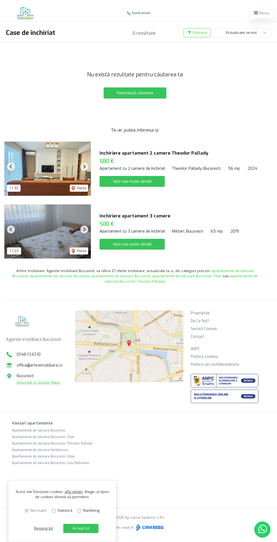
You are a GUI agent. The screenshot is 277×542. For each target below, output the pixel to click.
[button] (11, 167)
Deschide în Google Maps (38, 382)
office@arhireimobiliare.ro (39, 365)
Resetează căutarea (135, 93)
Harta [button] (81, 188)
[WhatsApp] (262, 529)
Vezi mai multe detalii (132, 181)
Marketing (91, 510)
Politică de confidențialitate (215, 364)
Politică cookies (204, 356)
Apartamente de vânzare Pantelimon (40, 450)
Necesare (38, 510)
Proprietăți (200, 313)
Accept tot (81, 528)
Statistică (64, 510)
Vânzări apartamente (32, 423)
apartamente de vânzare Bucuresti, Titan (187, 276)
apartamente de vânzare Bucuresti (59, 276)
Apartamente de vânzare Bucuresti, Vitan (43, 456)
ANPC (195, 348)
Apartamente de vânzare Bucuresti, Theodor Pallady (52, 443)
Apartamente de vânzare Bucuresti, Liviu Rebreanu (50, 463)
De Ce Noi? (200, 321)
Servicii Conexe (204, 328)
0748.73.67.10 (29, 354)
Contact (198, 336)
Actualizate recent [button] (241, 32)
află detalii (74, 491)
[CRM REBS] (149, 527)
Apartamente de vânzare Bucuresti (38, 430)
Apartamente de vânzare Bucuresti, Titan (43, 437)
